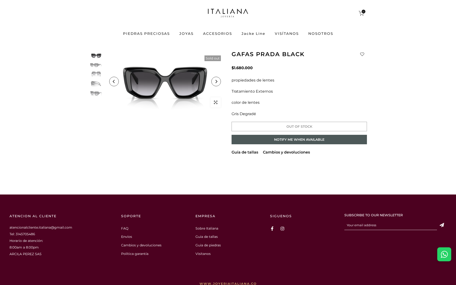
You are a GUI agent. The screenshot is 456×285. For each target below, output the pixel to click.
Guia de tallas (206, 237)
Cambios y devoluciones (286, 152)
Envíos (126, 237)
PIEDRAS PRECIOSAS (146, 34)
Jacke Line (253, 34)
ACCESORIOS (217, 34)
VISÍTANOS (287, 34)
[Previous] (114, 81)
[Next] (216, 81)
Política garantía (134, 254)
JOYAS (186, 34)
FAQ (124, 228)
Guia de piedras (208, 245)
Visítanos (203, 254)
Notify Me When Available (299, 139)
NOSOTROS (320, 34)
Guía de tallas (245, 152)
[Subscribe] (441, 225)
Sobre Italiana (206, 228)
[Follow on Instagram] (282, 228)
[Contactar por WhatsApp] (444, 254)
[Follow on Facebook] (272, 228)
